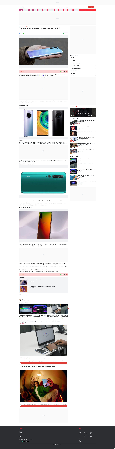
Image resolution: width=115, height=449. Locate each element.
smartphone (40, 75)
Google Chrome (30, 358)
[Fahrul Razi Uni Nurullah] (20, 300)
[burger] (95, 7)
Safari (25, 358)
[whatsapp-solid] (60, 71)
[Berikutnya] (68, 308)
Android (43, 75)
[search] (87, 7)
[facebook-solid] (62, 71)
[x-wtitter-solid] (64, 71)
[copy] (67, 71)
